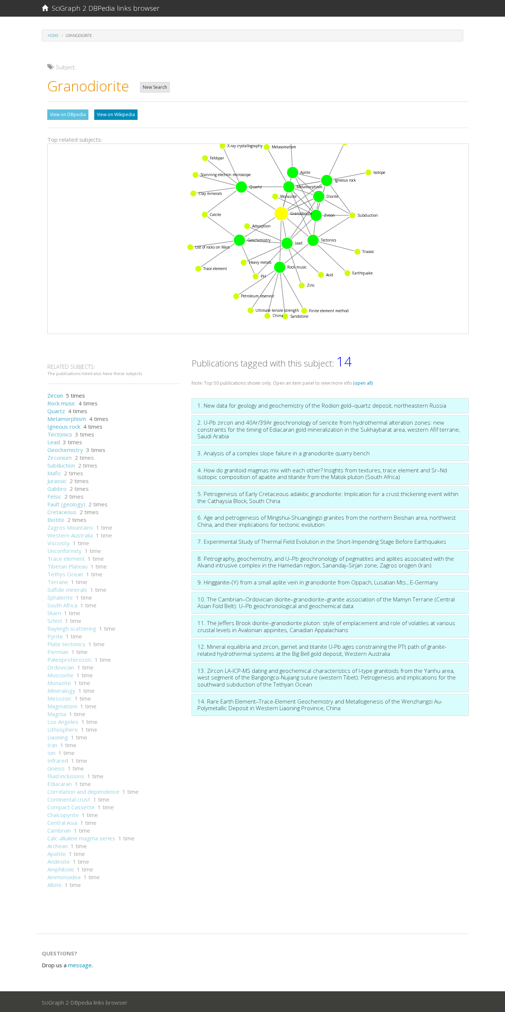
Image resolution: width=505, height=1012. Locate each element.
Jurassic (57, 481)
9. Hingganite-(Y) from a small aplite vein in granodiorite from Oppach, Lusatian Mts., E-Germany (317, 582)
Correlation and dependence (83, 791)
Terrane (57, 582)
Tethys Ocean (65, 574)
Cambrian (59, 830)
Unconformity (64, 550)
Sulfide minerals (67, 589)
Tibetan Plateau (67, 566)
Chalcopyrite (63, 815)
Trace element (66, 558)
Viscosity (58, 543)
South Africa (62, 605)
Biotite (55, 519)
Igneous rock (63, 426)
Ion (51, 752)
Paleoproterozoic (69, 659)
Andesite (58, 861)
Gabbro (57, 488)
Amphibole (60, 869)
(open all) (363, 383)
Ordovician (60, 667)
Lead (53, 442)
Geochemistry (65, 449)
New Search (155, 87)
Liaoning (57, 737)
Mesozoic (59, 698)
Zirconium (59, 457)
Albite (54, 884)
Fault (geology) (66, 504)
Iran (52, 745)
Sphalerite (60, 597)
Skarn (54, 613)
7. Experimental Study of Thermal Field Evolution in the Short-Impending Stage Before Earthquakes (321, 541)
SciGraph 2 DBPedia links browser (104, 8)
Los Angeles (62, 721)
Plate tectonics (66, 644)
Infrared (57, 760)
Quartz (56, 411)
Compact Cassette (71, 807)
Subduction (61, 465)
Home (53, 35)
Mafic (54, 473)
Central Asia (62, 822)
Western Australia (70, 535)
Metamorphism (66, 418)
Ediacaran (59, 783)
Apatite (56, 853)
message (80, 965)
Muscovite (60, 675)
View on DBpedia (68, 114)
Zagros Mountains (70, 527)
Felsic (54, 496)
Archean (57, 846)
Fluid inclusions (65, 776)
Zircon (55, 395)
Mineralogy (61, 690)
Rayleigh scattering (71, 628)
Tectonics (59, 434)
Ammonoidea (64, 877)
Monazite (59, 683)
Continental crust (68, 799)
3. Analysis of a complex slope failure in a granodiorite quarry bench (283, 453)
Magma (56, 714)
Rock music (61, 403)
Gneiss (56, 768)
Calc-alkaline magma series (81, 838)
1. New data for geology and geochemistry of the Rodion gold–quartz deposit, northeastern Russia (321, 405)
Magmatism (62, 706)
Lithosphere (62, 729)
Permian (57, 651)
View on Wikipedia (116, 114)
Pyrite (55, 636)
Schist (54, 620)
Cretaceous (62, 512)
